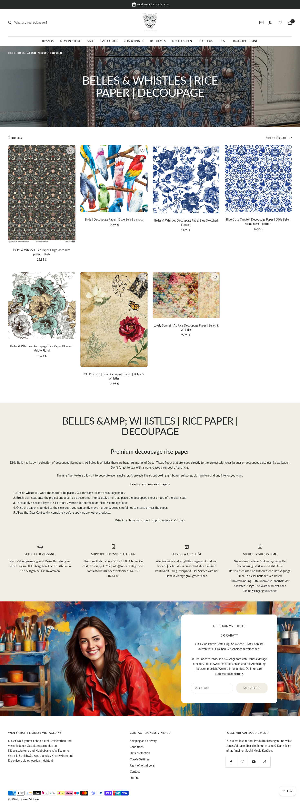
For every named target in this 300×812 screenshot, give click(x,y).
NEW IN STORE (70, 41)
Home (11, 52)
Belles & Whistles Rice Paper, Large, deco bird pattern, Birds (41, 252)
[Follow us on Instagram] (242, 761)
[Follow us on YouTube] (253, 761)
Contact (135, 771)
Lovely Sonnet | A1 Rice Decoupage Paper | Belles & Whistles (186, 327)
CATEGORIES (108, 41)
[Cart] (290, 23)
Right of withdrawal (142, 765)
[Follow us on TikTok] (264, 761)
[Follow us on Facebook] (231, 761)
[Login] (270, 22)
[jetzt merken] (70, 150)
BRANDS (48, 41)
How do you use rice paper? (150, 484)
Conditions (136, 747)
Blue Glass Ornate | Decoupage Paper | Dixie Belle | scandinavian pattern (258, 221)
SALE (90, 41)
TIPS (222, 41)
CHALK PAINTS (133, 41)
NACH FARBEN (182, 41)
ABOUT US (206, 41)
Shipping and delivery (143, 740)
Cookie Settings (139, 759)
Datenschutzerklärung (229, 673)
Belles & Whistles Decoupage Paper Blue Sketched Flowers (186, 222)
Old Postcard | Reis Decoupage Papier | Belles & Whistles (114, 376)
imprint (134, 777)
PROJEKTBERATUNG (244, 41)
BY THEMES (158, 41)
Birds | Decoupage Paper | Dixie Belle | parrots (114, 219)
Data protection (140, 753)
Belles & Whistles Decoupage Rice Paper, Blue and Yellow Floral (41, 348)
